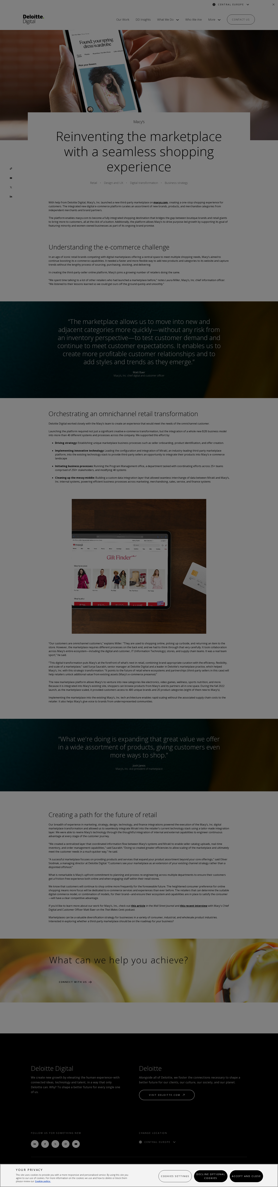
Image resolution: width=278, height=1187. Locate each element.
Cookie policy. (43, 1181)
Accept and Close (246, 1176)
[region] (139, 1175)
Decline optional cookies (210, 1176)
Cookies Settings (175, 1176)
